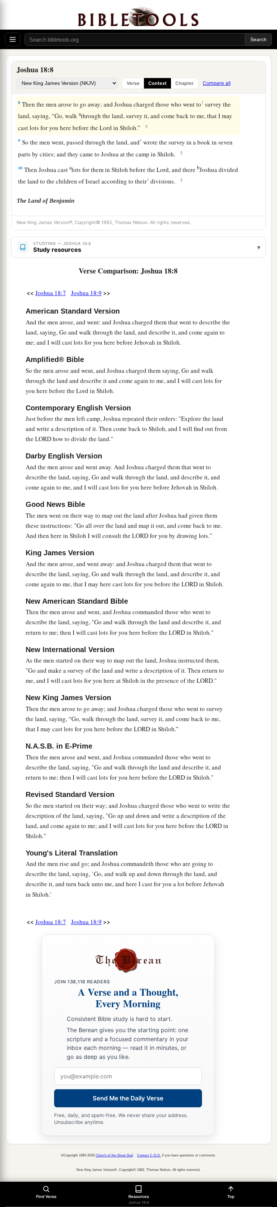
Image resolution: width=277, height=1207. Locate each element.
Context (157, 83)
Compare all (216, 83)
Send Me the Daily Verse (128, 1098)
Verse (133, 83)
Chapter (184, 83)
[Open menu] (12, 39)
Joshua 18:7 (50, 293)
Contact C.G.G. (149, 1155)
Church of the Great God (114, 1155)
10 (20, 168)
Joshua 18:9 (86, 293)
